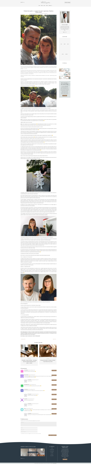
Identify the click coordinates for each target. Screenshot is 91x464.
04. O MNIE (52, 452)
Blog (39, 5)
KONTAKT (64, 77)
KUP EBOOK (64, 95)
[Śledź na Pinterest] (22, 2)
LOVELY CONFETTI (54, 463)
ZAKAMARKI (42, 13)
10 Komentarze (45, 13)
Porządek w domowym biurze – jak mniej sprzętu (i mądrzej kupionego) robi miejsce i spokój (29, 362)
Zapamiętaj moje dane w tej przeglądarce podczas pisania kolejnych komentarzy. (31, 433)
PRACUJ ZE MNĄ (67, 2)
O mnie (42, 5)
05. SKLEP (52, 454)
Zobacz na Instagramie (33, 452)
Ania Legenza (35, 13)
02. (50, 449)
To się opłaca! (25, 68)
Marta (25, 408)
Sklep (44, 5)
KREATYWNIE (52, 449)
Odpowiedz (54, 370)
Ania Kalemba (26, 389)
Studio (47, 5)
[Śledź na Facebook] (23, 2)
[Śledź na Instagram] (21, 2)
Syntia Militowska (26, 384)
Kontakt (50, 5)
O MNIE (65, 73)
